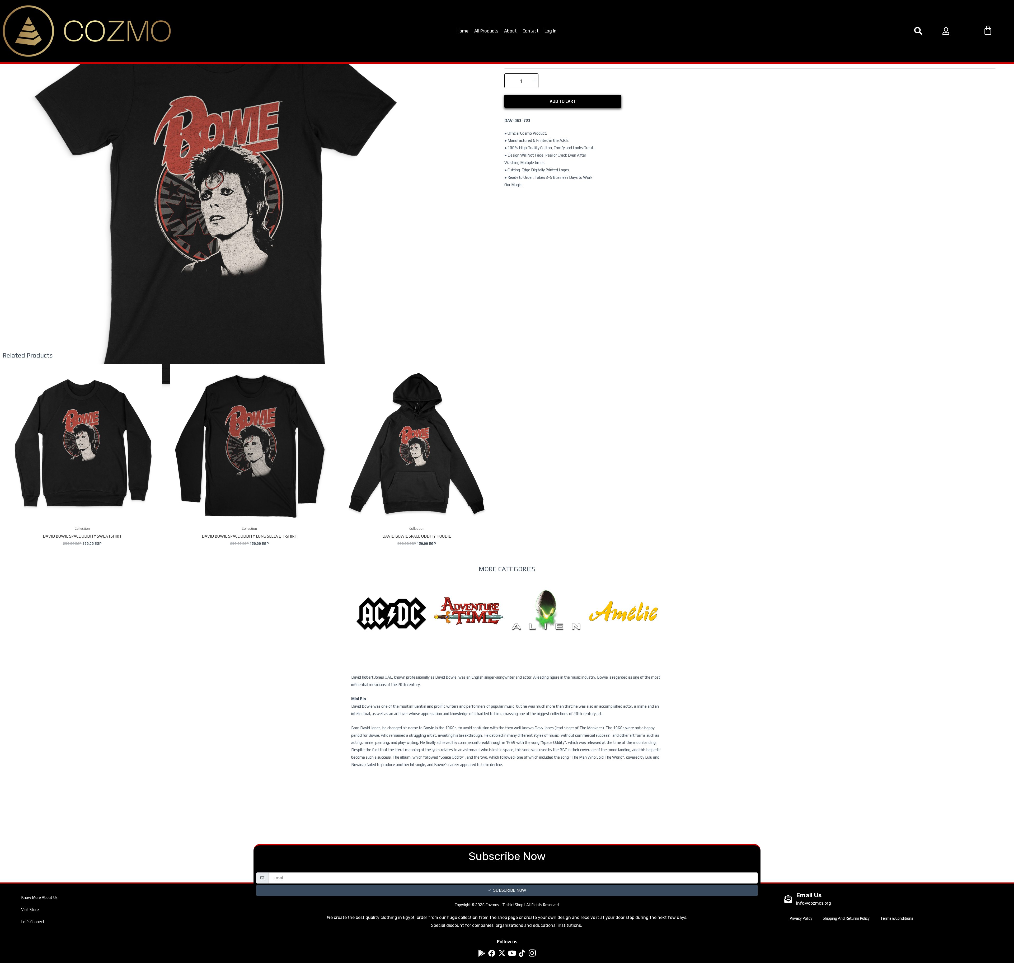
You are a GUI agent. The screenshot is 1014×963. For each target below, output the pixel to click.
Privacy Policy (801, 918)
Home (462, 31)
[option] (391, 624)
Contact (531, 31)
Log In (550, 31)
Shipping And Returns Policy (846, 918)
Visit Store (30, 909)
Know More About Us (39, 897)
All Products (486, 31)
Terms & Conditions (896, 918)
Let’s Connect (32, 921)
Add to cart (563, 101)
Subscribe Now (509, 890)
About (510, 31)
